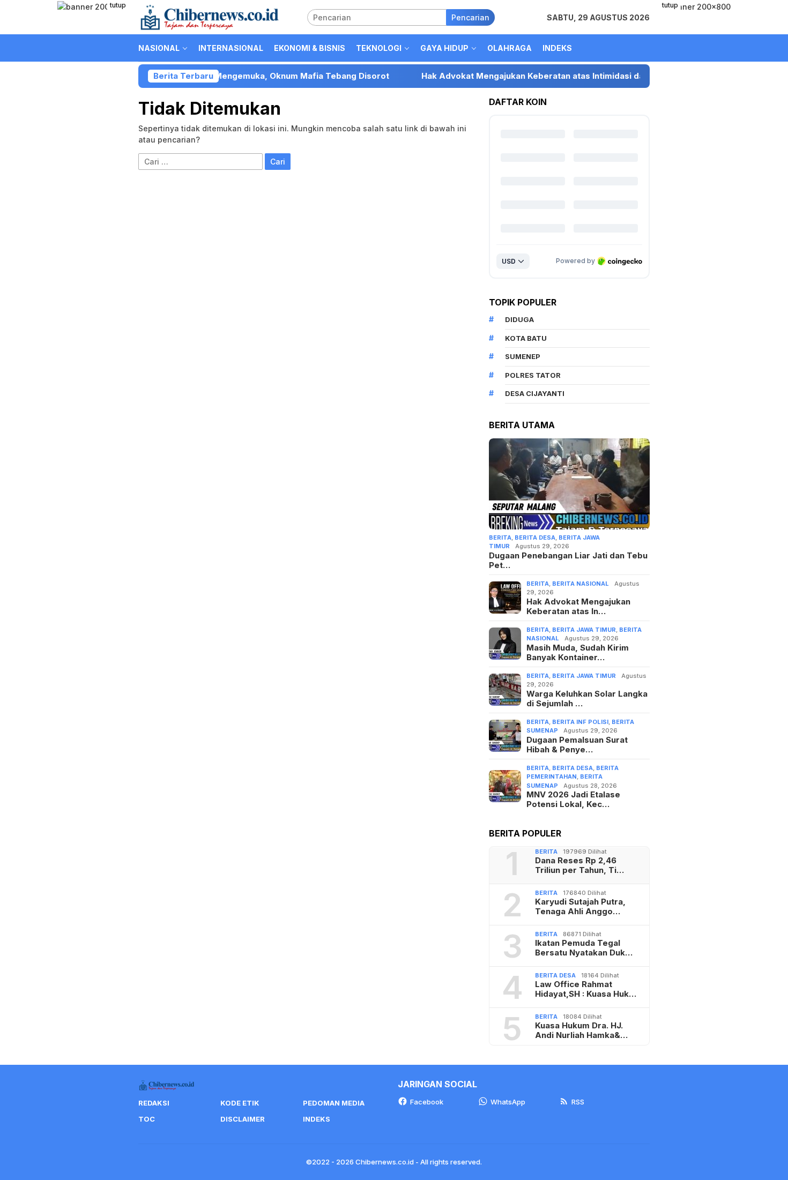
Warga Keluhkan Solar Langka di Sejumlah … (587, 698)
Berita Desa (535, 537)
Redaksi (153, 1103)
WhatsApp (507, 1101)
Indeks (316, 1119)
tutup (118, 5)
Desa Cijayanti (534, 393)
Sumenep (522, 356)
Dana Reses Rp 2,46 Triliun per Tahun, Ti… (579, 865)
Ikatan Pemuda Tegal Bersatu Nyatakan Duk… (584, 948)
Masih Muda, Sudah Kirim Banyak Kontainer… (577, 652)
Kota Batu (526, 338)
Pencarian (470, 17)
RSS (577, 1101)
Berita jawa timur (584, 629)
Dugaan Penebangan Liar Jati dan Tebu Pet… (568, 560)
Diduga (519, 319)
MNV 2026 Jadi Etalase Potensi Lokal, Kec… (573, 799)
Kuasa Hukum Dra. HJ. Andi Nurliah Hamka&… (581, 1030)
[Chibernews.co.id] (209, 16)
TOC (146, 1119)
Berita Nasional (580, 583)
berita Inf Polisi (580, 722)
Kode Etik (239, 1103)
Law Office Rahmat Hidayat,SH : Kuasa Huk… (585, 989)
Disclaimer (242, 1119)
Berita (500, 537)
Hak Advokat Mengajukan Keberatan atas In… (578, 606)
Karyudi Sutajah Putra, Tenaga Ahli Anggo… (580, 906)
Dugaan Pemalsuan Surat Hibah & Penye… (577, 745)
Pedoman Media (334, 1103)
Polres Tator (533, 375)
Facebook (426, 1101)
